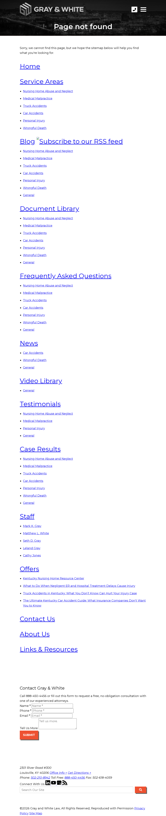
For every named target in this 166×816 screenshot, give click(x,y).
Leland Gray (31, 548)
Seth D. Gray (32, 541)
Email (25, 716)
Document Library (49, 208)
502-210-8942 (40, 777)
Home (30, 66)
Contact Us (37, 619)
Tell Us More (29, 728)
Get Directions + (79, 773)
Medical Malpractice (37, 98)
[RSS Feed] (64, 784)
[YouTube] (54, 784)
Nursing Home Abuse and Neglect (48, 91)
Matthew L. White (36, 533)
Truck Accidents (35, 106)
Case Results (40, 449)
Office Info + (58, 773)
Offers (29, 569)
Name (25, 706)
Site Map (35, 813)
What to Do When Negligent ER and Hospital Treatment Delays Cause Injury (79, 586)
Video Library (41, 381)
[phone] (134, 9)
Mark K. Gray (32, 526)
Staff (27, 516)
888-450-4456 (75, 777)
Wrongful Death (35, 128)
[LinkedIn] (48, 784)
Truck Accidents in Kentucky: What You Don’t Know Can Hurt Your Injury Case (80, 593)
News (29, 343)
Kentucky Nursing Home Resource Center (53, 578)
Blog (27, 141)
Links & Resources (49, 649)
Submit (29, 735)
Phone (25, 711)
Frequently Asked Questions (65, 276)
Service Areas (41, 81)
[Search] (140, 790)
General (28, 195)
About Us (35, 634)
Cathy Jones (32, 555)
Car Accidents (33, 113)
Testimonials (40, 404)
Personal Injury (34, 120)
